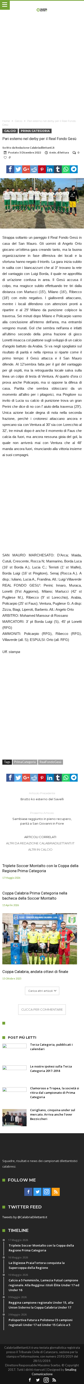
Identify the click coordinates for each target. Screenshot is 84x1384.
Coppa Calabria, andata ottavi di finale (35, 971)
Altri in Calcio (40, 849)
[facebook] (10, 169)
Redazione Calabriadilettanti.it (35, 147)
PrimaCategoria (25, 762)
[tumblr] (58, 169)
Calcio (18, 121)
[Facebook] (28, 1192)
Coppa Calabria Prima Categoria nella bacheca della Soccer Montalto (34, 896)
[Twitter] (37, 1192)
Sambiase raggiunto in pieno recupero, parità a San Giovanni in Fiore (42, 818)
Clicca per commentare (42, 1009)
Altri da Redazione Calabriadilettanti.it (40, 843)
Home (6, 121)
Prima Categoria (35, 131)
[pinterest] (42, 169)
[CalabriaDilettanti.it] (42, 5)
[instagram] (46, 1192)
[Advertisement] (42, 68)
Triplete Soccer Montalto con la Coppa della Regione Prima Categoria (40, 868)
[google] (26, 169)
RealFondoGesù (50, 762)
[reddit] (34, 169)
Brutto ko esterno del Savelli (42, 796)
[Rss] (56, 1192)
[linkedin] (50, 169)
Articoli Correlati (40, 837)
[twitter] (18, 169)
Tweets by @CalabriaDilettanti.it (24, 1217)
